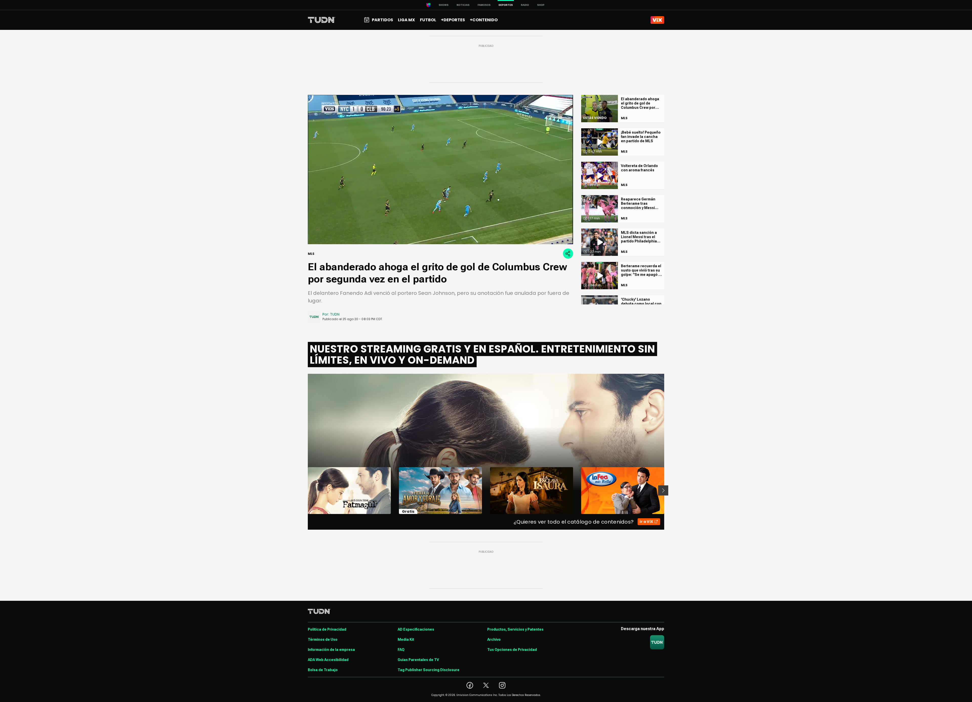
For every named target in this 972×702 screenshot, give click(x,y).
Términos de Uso (322, 639)
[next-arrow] (663, 490)
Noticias (463, 5)
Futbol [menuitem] (428, 20)
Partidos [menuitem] (382, 20)
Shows (444, 5)
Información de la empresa (331, 650)
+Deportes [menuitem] (453, 20)
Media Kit (406, 639)
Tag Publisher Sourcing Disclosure (428, 670)
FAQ (401, 650)
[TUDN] (321, 20)
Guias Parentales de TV (418, 660)
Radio (525, 5)
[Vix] (657, 20)
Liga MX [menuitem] (406, 20)
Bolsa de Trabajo (323, 670)
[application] (440, 169)
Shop (540, 5)
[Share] (568, 254)
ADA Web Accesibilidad (328, 660)
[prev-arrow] (305, 490)
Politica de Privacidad (327, 629)
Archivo (494, 639)
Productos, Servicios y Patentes (515, 629)
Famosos (484, 5)
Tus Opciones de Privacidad (512, 650)
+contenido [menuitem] (484, 20)
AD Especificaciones (416, 629)
